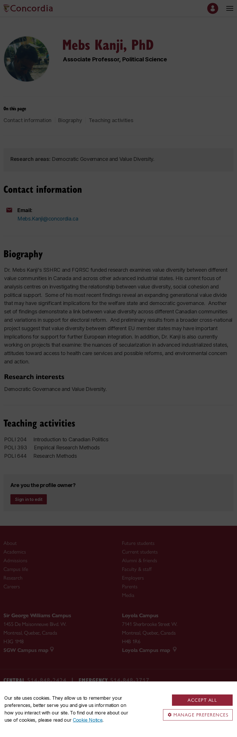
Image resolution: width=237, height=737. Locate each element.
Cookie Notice (87, 720)
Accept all (202, 700)
